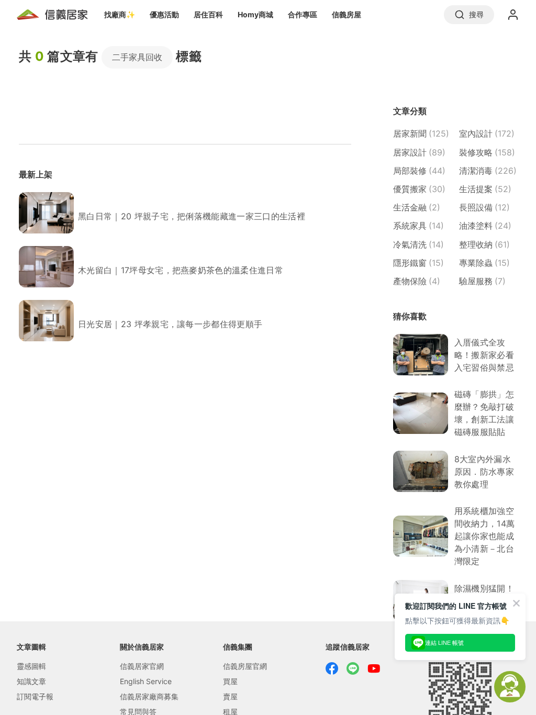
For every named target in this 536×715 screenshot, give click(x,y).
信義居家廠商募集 (149, 696)
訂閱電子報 (35, 696)
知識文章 (31, 681)
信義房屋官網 (245, 666)
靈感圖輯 (31, 666)
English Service (146, 681)
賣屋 (230, 696)
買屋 (230, 681)
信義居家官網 (142, 666)
